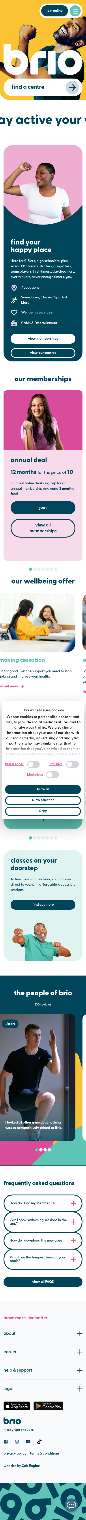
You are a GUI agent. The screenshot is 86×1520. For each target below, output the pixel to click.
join (43, 508)
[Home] (12, 1420)
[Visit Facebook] (6, 1441)
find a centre (27, 87)
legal (8, 1389)
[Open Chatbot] (71, 1505)
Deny (43, 811)
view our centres (43, 353)
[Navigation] (75, 10)
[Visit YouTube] (28, 1441)
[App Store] (17, 1406)
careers (11, 1352)
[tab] (30, 569)
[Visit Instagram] (17, 1441)
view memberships (43, 339)
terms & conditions (45, 1453)
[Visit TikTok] (39, 1441)
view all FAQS (43, 1282)
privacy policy (15, 1453)
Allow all (43, 789)
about (9, 1333)
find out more (43, 905)
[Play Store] (48, 1406)
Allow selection (43, 800)
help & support (18, 1370)
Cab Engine (31, 1466)
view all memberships (43, 528)
